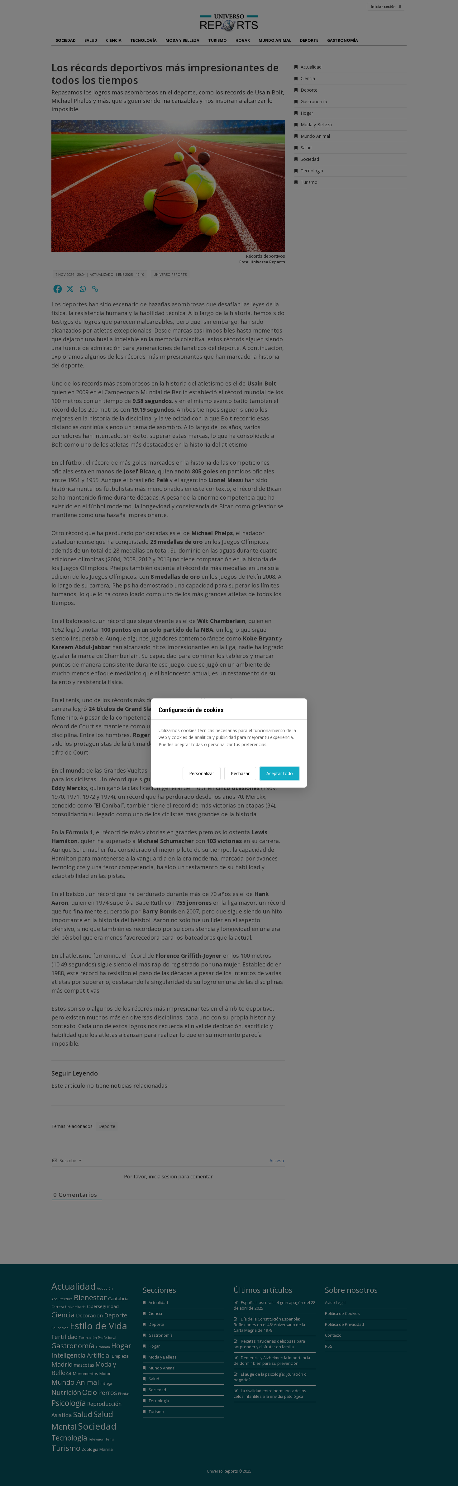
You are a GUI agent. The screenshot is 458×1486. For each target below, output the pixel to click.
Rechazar (240, 773)
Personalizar (201, 773)
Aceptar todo (279, 773)
